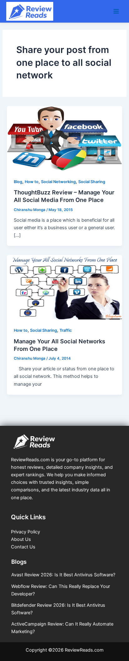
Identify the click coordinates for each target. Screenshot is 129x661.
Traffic (65, 330)
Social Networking (58, 181)
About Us (21, 539)
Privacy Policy (25, 532)
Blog (18, 181)
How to (32, 181)
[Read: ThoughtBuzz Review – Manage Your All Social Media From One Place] (64, 138)
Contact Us (23, 547)
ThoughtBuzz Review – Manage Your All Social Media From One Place (64, 196)
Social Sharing (91, 181)
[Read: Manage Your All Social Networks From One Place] (64, 287)
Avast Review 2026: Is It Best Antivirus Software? (63, 575)
